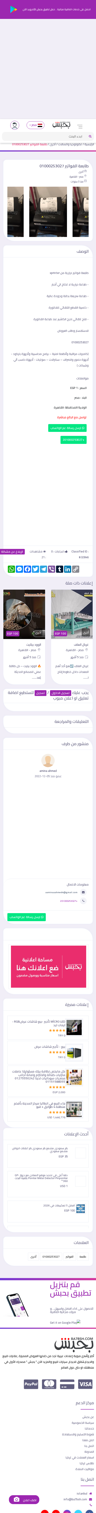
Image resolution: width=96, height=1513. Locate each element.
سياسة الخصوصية (83, 1422)
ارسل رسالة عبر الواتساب (66, 428)
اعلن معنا (88, 1440)
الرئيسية (89, 144)
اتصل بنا (89, 1445)
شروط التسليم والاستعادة (78, 1434)
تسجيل (40, 693)
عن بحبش (88, 1417)
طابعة (82, 1256)
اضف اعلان (29, 1500)
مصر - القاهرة (76, 176)
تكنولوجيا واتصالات (70, 144)
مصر (34, 125)
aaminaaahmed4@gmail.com (61, 892)
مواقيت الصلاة (84, 1469)
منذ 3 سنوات (77, 181)
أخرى (53, 144)
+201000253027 (73, 440)
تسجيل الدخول (61, 693)
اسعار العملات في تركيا (80, 1457)
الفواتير (69, 1256)
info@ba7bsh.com (75, 1499)
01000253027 (51, 1256)
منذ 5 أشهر (77, 657)
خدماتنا (89, 1428)
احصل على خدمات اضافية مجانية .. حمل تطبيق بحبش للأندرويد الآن (56, 9)
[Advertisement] (48, 69)
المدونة (89, 1451)
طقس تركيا (87, 1463)
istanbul (82, 1493)
